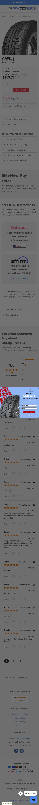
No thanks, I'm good (29, 415)
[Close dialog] (38, 388)
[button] (29, 412)
